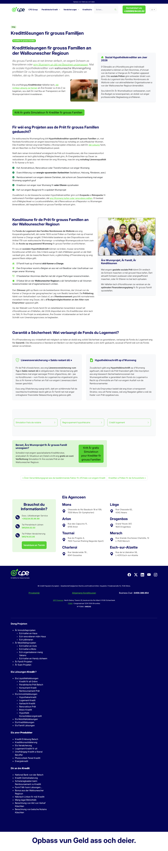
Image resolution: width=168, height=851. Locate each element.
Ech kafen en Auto (28, 646)
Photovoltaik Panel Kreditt (27, 758)
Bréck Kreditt (25, 709)
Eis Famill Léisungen (25, 725)
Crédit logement (117, 422)
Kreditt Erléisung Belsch (26, 739)
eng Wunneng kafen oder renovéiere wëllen (71, 198)
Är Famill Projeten (23, 661)
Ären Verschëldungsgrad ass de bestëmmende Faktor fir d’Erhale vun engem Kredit (64, 478)
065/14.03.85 (28, 536)
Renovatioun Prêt (27, 706)
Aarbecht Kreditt (27, 703)
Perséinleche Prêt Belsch (31, 684)
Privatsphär (34, 593)
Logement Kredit (27, 700)
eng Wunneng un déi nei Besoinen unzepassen (60, 64)
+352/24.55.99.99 (31, 518)
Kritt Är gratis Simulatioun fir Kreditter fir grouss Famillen (48, 112)
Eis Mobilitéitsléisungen (26, 719)
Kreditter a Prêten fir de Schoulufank (126, 478)
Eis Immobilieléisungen (26, 694)
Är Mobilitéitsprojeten (25, 642)
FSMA (70, 603)
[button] (153, 9)
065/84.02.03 (28, 527)
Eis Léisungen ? (23, 671)
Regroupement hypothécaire (76, 422)
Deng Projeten (19, 623)
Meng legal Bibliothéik (25, 800)
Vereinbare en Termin (34, 545)
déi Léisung (94, 145)
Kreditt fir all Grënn (28, 681)
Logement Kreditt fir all (26, 748)
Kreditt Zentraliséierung (26, 778)
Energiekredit (21, 761)
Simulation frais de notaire (28, 422)
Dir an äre (20, 768)
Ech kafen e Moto (27, 649)
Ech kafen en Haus (28, 633)
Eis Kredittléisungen (24, 722)
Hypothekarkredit (27, 697)
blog (13, 27)
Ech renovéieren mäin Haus (32, 636)
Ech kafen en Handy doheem (33, 658)
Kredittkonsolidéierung (26, 742)
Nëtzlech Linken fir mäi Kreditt (29, 796)
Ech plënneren (26, 639)
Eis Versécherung (23, 745)
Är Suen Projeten (23, 664)
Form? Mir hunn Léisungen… (28, 787)
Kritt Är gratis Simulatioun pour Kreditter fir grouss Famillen (91, 453)
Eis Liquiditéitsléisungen (26, 678)
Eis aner (21, 732)
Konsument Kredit (27, 687)
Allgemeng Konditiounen (84, 593)
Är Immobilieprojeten (25, 630)
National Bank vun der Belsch (29, 774)
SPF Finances (58, 600)
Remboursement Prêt (29, 691)
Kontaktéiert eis (134, 9)
